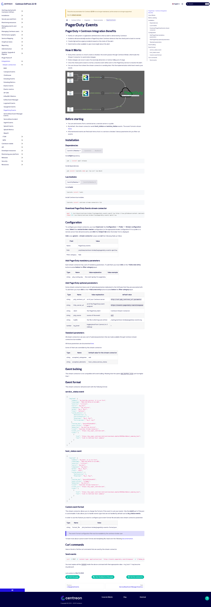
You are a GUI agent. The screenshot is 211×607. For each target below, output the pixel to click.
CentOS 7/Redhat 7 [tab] (74, 151)
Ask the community (136, 577)
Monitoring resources (9, 22)
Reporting (5, 45)
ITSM (4, 136)
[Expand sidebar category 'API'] (22, 147)
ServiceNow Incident (11, 119)
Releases (5, 158)
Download (143, 597)
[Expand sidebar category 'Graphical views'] (22, 41)
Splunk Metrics (9, 129)
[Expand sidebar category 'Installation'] (22, 15)
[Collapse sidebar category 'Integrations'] (22, 61)
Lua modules (153, 25)
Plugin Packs (6, 58)
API (3, 147)
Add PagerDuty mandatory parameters (157, 36)
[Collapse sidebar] (12, 590)
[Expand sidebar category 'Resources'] (22, 164)
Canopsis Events (9, 72)
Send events (153, 60)
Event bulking (152, 44)
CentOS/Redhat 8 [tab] (89, 182)
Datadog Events (9, 79)
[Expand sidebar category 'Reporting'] (22, 45)
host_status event (155, 52)
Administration (7, 49)
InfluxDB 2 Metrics (10, 96)
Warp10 (6, 133)
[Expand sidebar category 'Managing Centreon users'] (22, 31)
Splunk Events (8, 126)
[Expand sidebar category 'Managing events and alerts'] (22, 26)
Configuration (152, 32)
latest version (76, 15)
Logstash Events (9, 103)
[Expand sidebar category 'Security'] (22, 161)
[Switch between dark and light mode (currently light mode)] (182, 4)
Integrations (6, 61)
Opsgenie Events (9, 107)
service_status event (155, 50)
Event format (151, 47)
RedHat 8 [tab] (98, 151)
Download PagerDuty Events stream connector (159, 29)
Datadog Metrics (9, 82)
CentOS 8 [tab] (87, 151)
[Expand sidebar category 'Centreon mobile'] (22, 143)
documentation (127, 539)
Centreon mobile (7, 144)
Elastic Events (8, 86)
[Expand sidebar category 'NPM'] (22, 140)
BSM (5, 68)
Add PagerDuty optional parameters (160, 39)
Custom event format (155, 55)
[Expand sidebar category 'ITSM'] (22, 136)
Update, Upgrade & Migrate (8, 53)
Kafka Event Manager (11, 100)
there (70, 129)
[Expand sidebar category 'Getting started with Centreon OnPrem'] (22, 11)
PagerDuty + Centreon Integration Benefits (157, 11)
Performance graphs (9, 35)
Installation (5, 15)
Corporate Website (107, 597)
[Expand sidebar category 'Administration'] (22, 49)
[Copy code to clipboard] (142, 160)
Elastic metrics (9, 89)
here (92, 343)
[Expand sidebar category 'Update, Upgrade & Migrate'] (22, 53)
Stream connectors (9, 65)
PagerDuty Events (10, 110)
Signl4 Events (8, 122)
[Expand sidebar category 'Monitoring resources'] (22, 22)
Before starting (152, 18)
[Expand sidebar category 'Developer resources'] (22, 150)
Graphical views (7, 42)
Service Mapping (7, 38)
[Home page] (67, 20)
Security (4, 161)
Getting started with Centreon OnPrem (9, 11)
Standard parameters (156, 42)
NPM (4, 140)
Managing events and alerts (9, 27)
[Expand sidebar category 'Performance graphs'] (22, 34)
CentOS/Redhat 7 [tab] (73, 182)
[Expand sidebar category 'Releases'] (22, 157)
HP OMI (6, 93)
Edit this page (73, 577)
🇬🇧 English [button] (175, 4)
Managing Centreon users (10, 31)
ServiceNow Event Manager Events (13, 115)
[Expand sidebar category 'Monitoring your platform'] (22, 154)
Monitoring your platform (10, 154)
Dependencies (154, 23)
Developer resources (9, 151)
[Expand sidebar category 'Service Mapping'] (22, 38)
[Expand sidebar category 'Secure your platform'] (22, 19)
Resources (5, 165)
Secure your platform (9, 19)
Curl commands (152, 57)
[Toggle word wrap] (139, 213)
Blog (125, 597)
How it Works (151, 15)
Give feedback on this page (104, 577)
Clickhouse (7, 75)
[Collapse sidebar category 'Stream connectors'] (22, 64)
